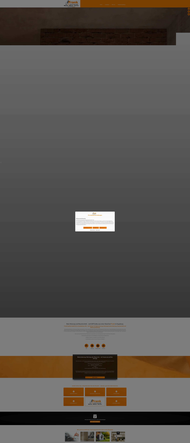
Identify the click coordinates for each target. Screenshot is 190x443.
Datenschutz (92, 230)
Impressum (98, 230)
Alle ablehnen (95, 227)
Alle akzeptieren (103, 227)
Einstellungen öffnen (88, 227)
